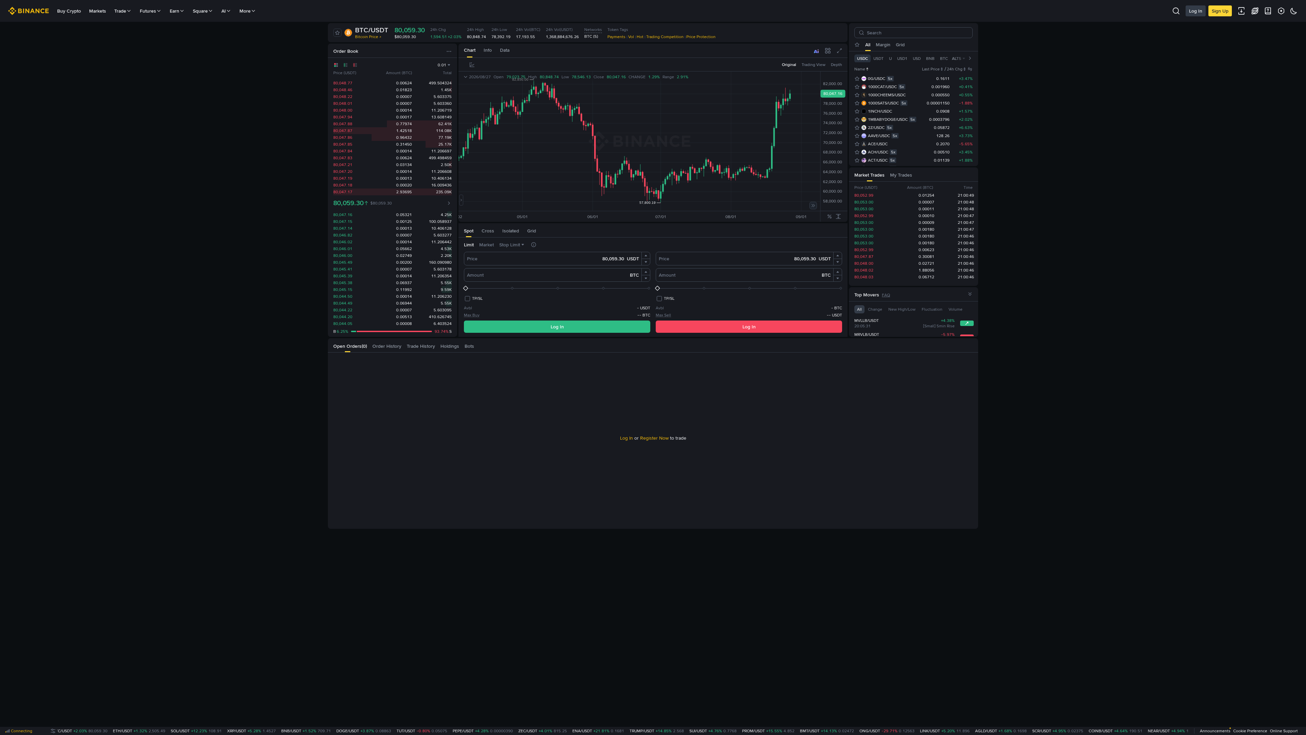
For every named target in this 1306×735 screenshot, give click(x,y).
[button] (646, 255)
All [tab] (867, 45)
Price (472, 259)
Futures (148, 11)
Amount (475, 275)
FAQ (886, 295)
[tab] (469, 51)
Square (200, 11)
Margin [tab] (883, 45)
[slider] (557, 288)
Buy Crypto (69, 11)
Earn (174, 11)
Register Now (654, 438)
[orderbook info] (449, 203)
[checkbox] (473, 298)
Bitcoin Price (366, 36)
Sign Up (1220, 11)
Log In (1195, 11)
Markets (97, 11)
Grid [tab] (900, 45)
